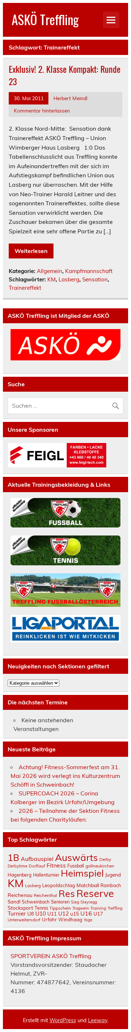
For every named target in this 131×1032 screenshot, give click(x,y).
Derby (105, 859)
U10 (40, 913)
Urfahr (49, 919)
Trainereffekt (25, 287)
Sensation (95, 279)
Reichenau (20, 895)
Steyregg (88, 902)
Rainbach (110, 885)
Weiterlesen (31, 250)
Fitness (56, 865)
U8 (30, 913)
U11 (52, 913)
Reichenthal (45, 895)
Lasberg (69, 279)
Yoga (88, 919)
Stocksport (20, 908)
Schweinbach (35, 902)
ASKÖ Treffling (45, 19)
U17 (98, 913)
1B (13, 857)
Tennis (41, 908)
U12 (63, 913)
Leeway (97, 1020)
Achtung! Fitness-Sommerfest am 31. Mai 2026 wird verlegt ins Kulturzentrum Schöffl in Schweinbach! (65, 775)
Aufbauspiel (37, 858)
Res (67, 893)
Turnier (17, 913)
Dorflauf (37, 866)
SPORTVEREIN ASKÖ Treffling (51, 956)
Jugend (113, 874)
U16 (86, 913)
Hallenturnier (46, 875)
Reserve (95, 893)
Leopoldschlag (58, 885)
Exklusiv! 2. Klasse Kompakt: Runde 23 (64, 75)
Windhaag (70, 919)
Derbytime (17, 866)
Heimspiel (82, 873)
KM (51, 279)
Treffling (115, 908)
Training (98, 908)
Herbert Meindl (70, 98)
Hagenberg (20, 875)
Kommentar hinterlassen (42, 110)
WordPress (62, 1020)
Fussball (75, 866)
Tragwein (80, 908)
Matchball (87, 885)
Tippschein (60, 908)
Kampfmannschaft (88, 271)
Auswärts (76, 857)
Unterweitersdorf (24, 919)
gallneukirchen (100, 866)
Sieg (75, 902)
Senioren (60, 902)
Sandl (14, 902)
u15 (74, 914)
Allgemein (49, 271)
